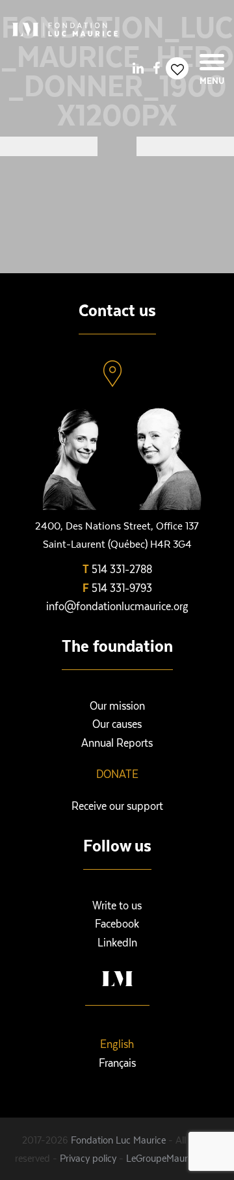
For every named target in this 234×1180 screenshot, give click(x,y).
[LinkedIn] (137, 67)
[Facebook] (156, 67)
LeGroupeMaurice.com (172, 1158)
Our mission (117, 705)
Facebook (117, 923)
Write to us (117, 905)
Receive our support (117, 805)
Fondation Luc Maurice (118, 1139)
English (117, 1043)
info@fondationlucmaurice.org (117, 606)
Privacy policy (88, 1158)
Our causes (117, 723)
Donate (117, 773)
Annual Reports (117, 742)
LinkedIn (117, 942)
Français (117, 1062)
